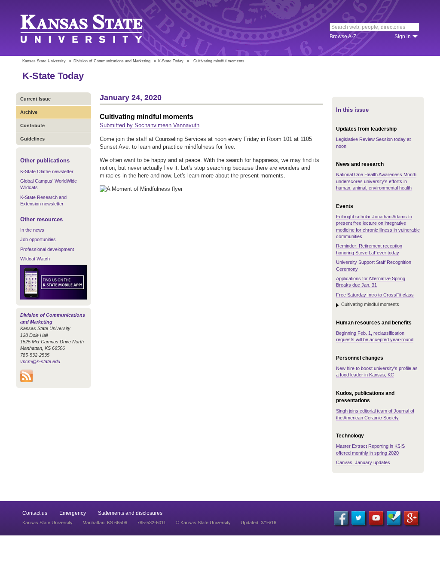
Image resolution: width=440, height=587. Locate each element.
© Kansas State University (203, 522)
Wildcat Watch (35, 258)
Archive (28, 112)
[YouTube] (376, 518)
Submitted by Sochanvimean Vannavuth (149, 125)
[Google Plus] (411, 518)
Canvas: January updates (363, 462)
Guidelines (32, 138)
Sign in (402, 37)
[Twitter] (358, 518)
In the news (32, 229)
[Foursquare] (393, 518)
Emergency (72, 513)
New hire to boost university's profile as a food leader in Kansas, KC (377, 371)
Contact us (34, 513)
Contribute (32, 125)
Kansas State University (92, 28)
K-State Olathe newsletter (46, 171)
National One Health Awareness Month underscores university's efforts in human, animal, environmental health (376, 181)
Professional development (47, 249)
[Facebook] (341, 518)
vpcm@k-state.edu (40, 361)
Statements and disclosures (130, 513)
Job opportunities (38, 239)
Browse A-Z (343, 37)
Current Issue (35, 98)
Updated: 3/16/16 (258, 522)
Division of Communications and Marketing (111, 61)
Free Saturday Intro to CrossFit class (375, 294)
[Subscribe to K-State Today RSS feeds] (26, 380)
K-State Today (170, 61)
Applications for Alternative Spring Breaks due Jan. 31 (370, 281)
